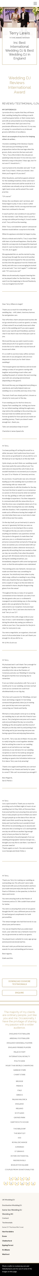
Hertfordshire (8, 1231)
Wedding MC (7, 1214)
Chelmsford (7, 1241)
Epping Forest (7, 1245)
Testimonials (7, 1222)
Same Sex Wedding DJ (12, 1210)
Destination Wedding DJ (12, 1205)
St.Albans (6, 1250)
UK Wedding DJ (8, 1200)
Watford (5, 1254)
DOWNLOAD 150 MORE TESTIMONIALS (19, 982)
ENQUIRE (19, 992)
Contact (5, 1218)
